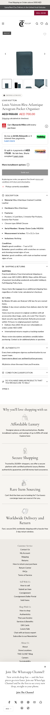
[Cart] (47, 24)
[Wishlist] (42, 24)
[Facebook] (9, 702)
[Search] (37, 24)
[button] (5, 54)
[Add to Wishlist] (45, 34)
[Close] (45, 667)
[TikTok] (28, 708)
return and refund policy (21, 182)
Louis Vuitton (9, 100)
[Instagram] (22, 702)
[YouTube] (34, 702)
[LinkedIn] (22, 708)
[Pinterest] (28, 702)
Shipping (5, 118)
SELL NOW (41, 13)
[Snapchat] (41, 702)
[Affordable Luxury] (25, 429)
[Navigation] (3, 24)
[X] (16, 702)
